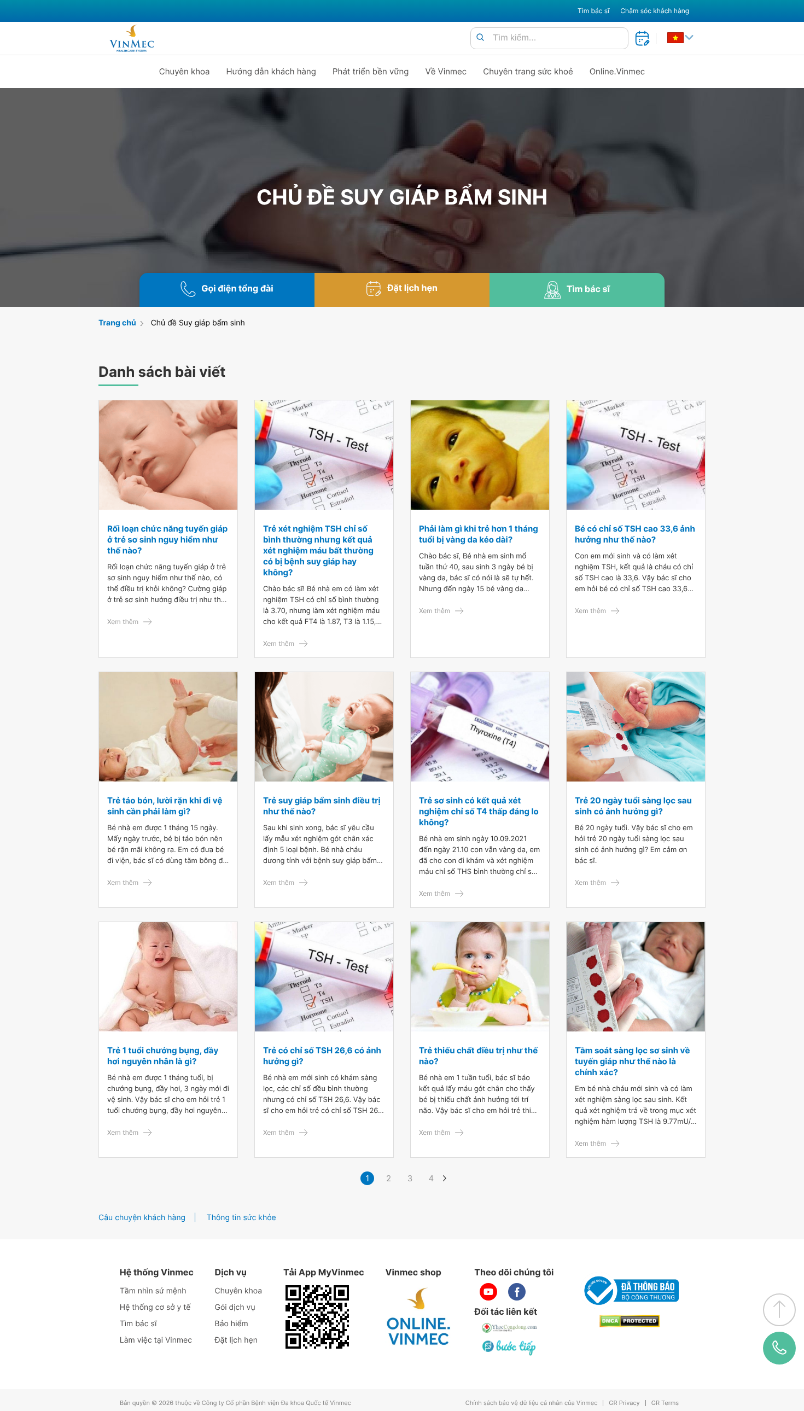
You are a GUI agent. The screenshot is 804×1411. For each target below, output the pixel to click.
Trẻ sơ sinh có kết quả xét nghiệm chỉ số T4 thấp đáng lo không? (479, 811)
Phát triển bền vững (371, 71)
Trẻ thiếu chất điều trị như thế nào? (478, 1055)
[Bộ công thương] (629, 1290)
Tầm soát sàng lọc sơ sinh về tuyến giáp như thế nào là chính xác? (632, 1061)
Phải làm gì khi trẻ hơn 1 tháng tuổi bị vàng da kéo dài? (478, 534)
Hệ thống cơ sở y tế (155, 1307)
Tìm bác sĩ (593, 11)
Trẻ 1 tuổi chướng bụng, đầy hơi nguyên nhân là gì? (162, 1055)
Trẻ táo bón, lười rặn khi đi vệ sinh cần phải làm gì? (164, 806)
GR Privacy (624, 1403)
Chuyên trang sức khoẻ (528, 71)
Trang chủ (117, 323)
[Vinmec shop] (419, 1317)
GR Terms (665, 1403)
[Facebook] (517, 1292)
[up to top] (779, 1309)
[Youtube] (488, 1292)
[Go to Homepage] (131, 38)
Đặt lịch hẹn (236, 1340)
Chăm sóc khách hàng (654, 11)
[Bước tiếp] (510, 1347)
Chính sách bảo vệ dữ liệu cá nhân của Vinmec (531, 1403)
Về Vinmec (446, 71)
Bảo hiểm (231, 1323)
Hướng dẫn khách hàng (271, 71)
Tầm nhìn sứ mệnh (153, 1291)
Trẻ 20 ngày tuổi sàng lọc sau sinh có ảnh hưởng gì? (633, 806)
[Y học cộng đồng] (510, 1327)
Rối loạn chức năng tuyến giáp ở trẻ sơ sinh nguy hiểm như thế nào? (167, 539)
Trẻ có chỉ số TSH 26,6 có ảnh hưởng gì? (322, 1055)
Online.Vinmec (617, 71)
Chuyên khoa (184, 71)
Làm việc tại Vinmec (156, 1340)
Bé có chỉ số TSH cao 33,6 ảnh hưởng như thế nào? (635, 534)
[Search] (480, 38)
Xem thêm (122, 621)
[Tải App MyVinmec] (317, 1317)
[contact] (779, 1348)
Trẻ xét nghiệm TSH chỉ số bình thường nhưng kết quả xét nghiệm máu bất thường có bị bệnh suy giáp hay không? (318, 550)
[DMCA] (629, 1321)
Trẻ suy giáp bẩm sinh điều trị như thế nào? (322, 806)
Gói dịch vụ (235, 1307)
